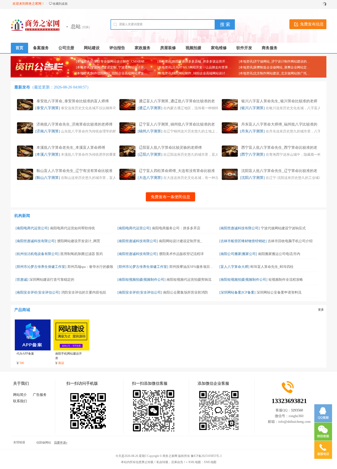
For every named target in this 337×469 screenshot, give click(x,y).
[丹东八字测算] (252, 131)
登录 (321, 3)
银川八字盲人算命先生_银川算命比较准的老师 (279, 101)
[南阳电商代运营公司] (32, 228)
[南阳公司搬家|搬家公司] (238, 254)
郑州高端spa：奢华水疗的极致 (90, 267)
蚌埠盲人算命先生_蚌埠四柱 (272, 267)
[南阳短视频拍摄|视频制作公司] (141, 279)
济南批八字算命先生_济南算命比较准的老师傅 (74, 124)
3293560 (297, 410)
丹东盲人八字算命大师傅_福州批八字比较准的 (279, 124)
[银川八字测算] (252, 108)
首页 (19, 48)
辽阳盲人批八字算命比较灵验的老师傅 (170, 147)
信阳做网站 (43, 442)
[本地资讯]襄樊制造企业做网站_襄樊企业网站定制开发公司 (281, 67)
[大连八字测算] (150, 178)
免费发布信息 (312, 24)
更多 (321, 309)
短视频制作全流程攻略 (285, 279)
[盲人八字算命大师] (234, 267)
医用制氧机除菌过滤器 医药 (81, 254)
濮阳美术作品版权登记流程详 (181, 254)
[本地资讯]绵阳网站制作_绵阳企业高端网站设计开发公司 (197, 73)
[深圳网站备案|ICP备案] (237, 292)
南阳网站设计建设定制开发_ (180, 241)
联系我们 (20, 401)
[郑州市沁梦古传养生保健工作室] (41, 267)
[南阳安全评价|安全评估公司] (38, 292)
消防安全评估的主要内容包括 (83, 292)
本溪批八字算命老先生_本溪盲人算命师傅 (71, 147)
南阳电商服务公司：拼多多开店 (176, 228)
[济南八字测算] (47, 131)
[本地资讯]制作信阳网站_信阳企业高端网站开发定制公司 (116, 73)
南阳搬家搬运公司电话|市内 (279, 254)
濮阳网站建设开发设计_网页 (78, 241)
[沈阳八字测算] (252, 178)
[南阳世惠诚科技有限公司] (239, 228)
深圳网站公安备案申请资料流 (279, 292)
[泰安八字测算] (47, 108)
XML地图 (210, 462)
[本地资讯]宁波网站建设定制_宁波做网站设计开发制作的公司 (119, 67)
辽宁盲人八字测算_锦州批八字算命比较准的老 (177, 124)
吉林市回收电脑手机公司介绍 (290, 241)
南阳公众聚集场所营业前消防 (185, 292)
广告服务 (40, 395)
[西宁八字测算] (252, 154)
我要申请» (60, 442)
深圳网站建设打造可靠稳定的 (51, 279)
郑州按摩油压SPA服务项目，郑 (193, 267)
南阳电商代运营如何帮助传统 (72, 228)
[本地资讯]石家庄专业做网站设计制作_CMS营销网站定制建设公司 (123, 61)
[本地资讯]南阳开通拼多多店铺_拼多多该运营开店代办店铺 (199, 61)
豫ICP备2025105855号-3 (206, 456)
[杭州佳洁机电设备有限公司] (37, 254)
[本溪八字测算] (47, 154)
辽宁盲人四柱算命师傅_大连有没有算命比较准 (177, 171)
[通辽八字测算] (150, 108)
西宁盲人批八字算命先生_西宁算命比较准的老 (279, 147)
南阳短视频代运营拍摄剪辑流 (189, 279)
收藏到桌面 (60, 3)
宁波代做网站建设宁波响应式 (283, 228)
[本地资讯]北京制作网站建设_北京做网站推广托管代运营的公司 (284, 73)
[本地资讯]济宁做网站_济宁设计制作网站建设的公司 (276, 61)
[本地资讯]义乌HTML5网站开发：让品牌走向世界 (192, 67)
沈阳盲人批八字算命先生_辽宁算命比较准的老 (279, 171)
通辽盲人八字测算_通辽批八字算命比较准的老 (177, 101)
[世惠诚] (22, 279)
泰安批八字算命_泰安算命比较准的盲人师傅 (73, 101)
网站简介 (20, 395)
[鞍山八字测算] (47, 178)
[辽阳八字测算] (150, 154)
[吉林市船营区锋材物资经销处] (243, 241)
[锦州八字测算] (150, 131)
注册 (311, 3)
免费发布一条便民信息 (170, 197)
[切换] (86, 27)
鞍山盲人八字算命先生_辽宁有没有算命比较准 (74, 171)
